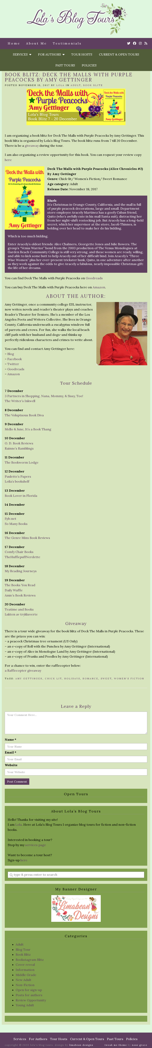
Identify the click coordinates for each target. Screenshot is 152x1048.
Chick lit (53, 678)
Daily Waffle (14, 590)
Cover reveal (25, 965)
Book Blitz (93, 85)
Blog (10, 354)
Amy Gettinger (29, 678)
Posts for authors (29, 995)
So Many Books (16, 524)
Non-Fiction (25, 985)
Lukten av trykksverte (21, 614)
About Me (36, 43)
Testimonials (67, 43)
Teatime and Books (19, 609)
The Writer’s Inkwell (20, 401)
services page (35, 845)
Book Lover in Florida (21, 496)
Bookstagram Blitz (30, 960)
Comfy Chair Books (19, 552)
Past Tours (65, 65)
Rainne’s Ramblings (19, 448)
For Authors (50, 54)
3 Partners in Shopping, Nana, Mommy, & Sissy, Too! (44, 396)
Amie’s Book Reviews (20, 595)
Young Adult (25, 1005)
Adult (76, 85)
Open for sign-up (29, 990)
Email (10, 752)
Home (14, 43)
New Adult (23, 980)
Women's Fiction (129, 678)
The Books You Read (20, 585)
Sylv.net (10, 519)
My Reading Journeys (21, 571)
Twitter (13, 364)
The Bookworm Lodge (21, 462)
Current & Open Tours (119, 54)
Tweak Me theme (116, 1045)
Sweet (106, 678)
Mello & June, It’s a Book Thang (28, 429)
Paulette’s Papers (18, 476)
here (8, 160)
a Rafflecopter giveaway (23, 670)
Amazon (99, 287)
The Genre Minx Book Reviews (27, 538)
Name (10, 739)
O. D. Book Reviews (19, 443)
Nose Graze (139, 1045)
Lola (60, 85)
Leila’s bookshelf (17, 481)
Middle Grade (26, 975)
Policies (89, 65)
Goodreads (94, 278)
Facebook (14, 359)
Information (25, 970)
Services (21, 54)
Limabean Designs (81, 1045)
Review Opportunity (31, 1000)
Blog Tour (23, 949)
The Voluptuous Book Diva (24, 415)
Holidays (72, 678)
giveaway (32, 146)
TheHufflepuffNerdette (22, 557)
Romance (90, 678)
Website (11, 765)
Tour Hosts (81, 54)
